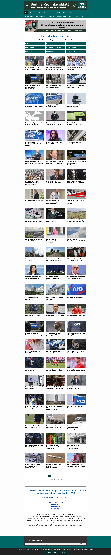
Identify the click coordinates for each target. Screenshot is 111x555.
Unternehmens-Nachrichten (69, 12)
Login (82, 16)
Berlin (31, 12)
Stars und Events (56, 12)
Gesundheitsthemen (40, 16)
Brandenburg (38, 12)
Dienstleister (51, 16)
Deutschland (47, 12)
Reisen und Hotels (29, 16)
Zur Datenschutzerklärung (50, 552)
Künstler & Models (61, 16)
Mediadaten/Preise (73, 16)
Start (26, 12)
